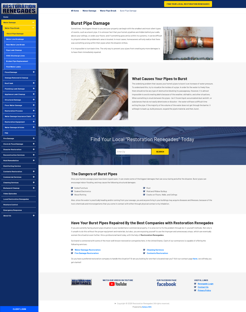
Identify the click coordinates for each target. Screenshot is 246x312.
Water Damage (89, 10)
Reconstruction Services (14, 155)
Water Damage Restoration (88, 249)
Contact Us (203, 287)
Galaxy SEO (146, 307)
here (195, 258)
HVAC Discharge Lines (15, 56)
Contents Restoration (157, 253)
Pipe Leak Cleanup (14, 50)
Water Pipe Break (108, 10)
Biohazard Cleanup (11, 188)
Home (76, 10)
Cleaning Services (155, 249)
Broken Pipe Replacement (17, 61)
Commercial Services (12, 177)
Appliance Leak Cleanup (15, 94)
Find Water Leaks (13, 67)
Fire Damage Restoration (87, 253)
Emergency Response (12, 210)
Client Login (19, 309)
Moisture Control (10, 204)
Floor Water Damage (13, 105)
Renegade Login (205, 283)
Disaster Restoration (12, 149)
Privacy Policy (204, 290)
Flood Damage (11, 72)
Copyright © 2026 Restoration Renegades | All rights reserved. (143, 303)
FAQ (6, 133)
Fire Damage (8, 138)
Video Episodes (10, 193)
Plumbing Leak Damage (15, 89)
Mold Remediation (11, 160)
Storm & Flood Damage (13, 144)
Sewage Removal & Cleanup (16, 78)
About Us (7, 216)
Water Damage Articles (14, 127)
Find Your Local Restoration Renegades (188, 4)
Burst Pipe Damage (15, 33)
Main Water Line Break (15, 44)
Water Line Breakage (15, 39)
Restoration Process (14, 111)
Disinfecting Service (12, 166)
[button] (33, 22)
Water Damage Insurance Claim (18, 116)
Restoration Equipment (15, 122)
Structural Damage (13, 100)
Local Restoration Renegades (16, 199)
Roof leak (9, 83)
